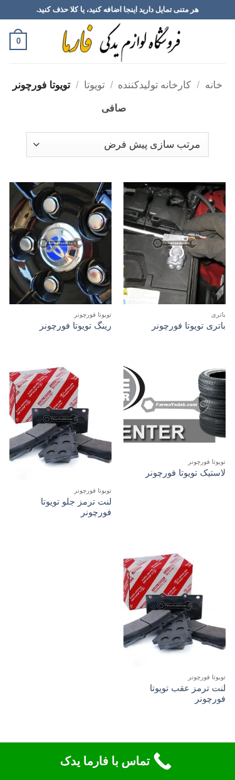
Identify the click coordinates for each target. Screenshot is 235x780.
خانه (213, 85)
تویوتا (94, 85)
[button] (218, 41)
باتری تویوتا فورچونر (189, 326)
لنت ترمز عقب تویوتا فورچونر (188, 694)
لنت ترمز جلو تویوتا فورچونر (76, 507)
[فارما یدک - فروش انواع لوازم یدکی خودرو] (118, 41)
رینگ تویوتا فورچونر (75, 326)
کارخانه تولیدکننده (154, 85)
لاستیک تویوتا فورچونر (185, 473)
